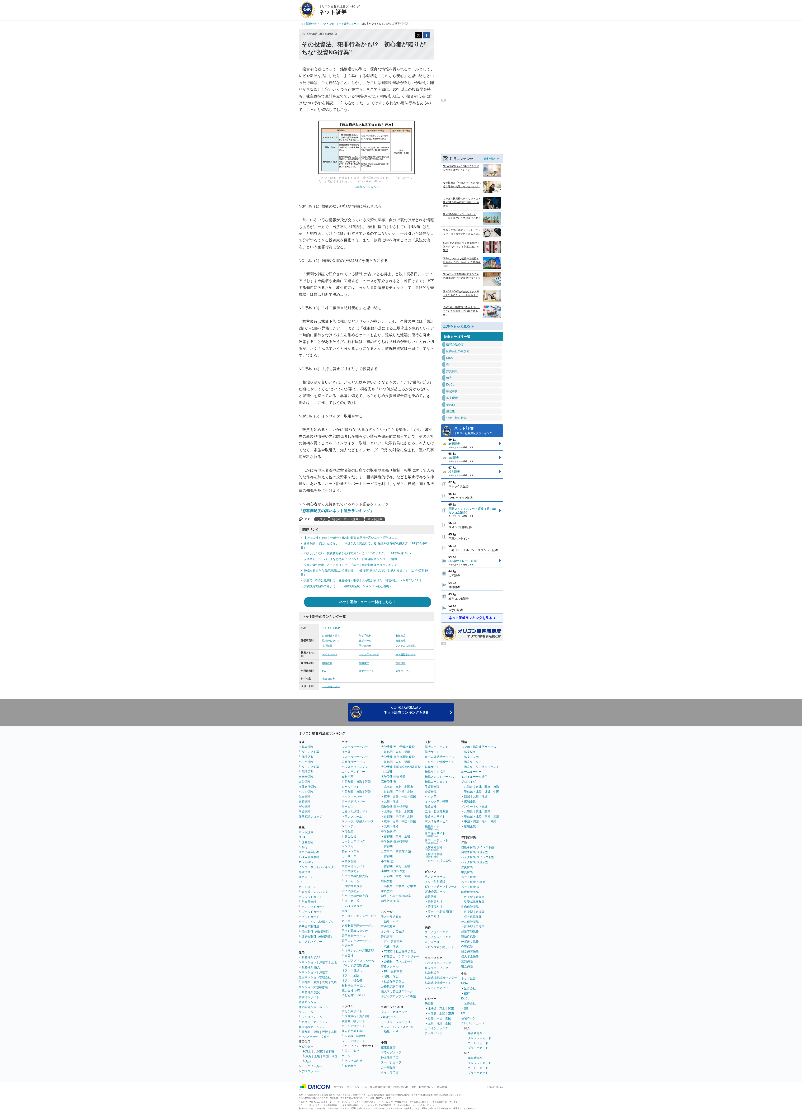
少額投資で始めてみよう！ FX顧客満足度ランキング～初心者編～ (347, 586)
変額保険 (467, 961)
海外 (356, 1050)
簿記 (395, 946)
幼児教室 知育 (390, 901)
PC (324, 670)
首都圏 (306, 982)
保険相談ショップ (310, 816)
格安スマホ (471, 756)
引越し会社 (349, 836)
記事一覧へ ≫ (491, 158)
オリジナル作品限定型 (359, 950)
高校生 (388, 886)
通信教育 (387, 881)
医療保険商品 (470, 892)
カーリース (349, 856)
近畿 (325, 982)
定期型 (480, 897)
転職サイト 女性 (435, 771)
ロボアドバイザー (310, 941)
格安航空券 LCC (352, 1031)
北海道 (388, 786)
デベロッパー (310, 1071)
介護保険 (467, 946)
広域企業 (470, 801)
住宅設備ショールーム (313, 1007)
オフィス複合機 (352, 980)
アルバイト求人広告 (438, 860)
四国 (467, 796)
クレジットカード (310, 897)
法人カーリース (435, 876)
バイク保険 (306, 761)
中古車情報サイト (353, 866)
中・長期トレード (406, 654)
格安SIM (469, 751)
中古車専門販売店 (356, 876)
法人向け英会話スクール (397, 991)
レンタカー (349, 846)
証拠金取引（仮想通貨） (318, 936)
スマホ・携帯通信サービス (478, 746)
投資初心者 (328, 678)
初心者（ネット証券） (346, 519)
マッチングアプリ (436, 987)
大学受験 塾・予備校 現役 (398, 746)
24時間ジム (388, 1017)
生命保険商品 (470, 906)
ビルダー (307, 1046)
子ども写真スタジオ (355, 930)
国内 (347, 1050)
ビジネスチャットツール (441, 886)
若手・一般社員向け (441, 911)
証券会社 (307, 842)
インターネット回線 (474, 806)
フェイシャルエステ (438, 937)
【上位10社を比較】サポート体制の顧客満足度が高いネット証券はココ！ (351, 537)
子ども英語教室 (391, 916)
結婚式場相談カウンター (441, 977)
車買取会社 (349, 861)
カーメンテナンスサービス (359, 916)
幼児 (387, 921)
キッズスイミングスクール (397, 1026)
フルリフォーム (312, 1017)
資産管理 (401, 640)
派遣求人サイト (435, 816)
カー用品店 (388, 1067)
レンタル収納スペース (359, 821)
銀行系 (306, 892)
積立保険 (467, 966)
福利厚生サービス (353, 985)
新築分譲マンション (312, 1027)
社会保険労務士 (406, 951)
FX (300, 882)
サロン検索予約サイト (439, 947)
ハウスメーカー (312, 1066)
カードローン (307, 887)
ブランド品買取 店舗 (355, 965)
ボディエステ (433, 942)
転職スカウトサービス (439, 776)
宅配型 (349, 831)
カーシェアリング (353, 841)
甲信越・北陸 (404, 791)
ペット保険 (306, 791)
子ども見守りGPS (353, 995)
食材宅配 (347, 776)
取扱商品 (401, 635)
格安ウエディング (436, 968)
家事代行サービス (353, 761)
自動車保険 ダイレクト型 (477, 847)
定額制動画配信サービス (358, 925)
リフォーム (306, 1012)
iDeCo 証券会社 (309, 857)
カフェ (346, 920)
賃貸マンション (309, 1002)
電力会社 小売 (351, 990)
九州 (334, 982)
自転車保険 (306, 776)
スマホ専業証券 (309, 852)
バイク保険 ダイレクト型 (477, 857)
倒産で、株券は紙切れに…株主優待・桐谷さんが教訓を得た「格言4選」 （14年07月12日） (363, 580)
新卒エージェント (436, 841)
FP (386, 941)
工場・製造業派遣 (436, 811)
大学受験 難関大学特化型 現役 (401, 766)
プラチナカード (478, 1048)
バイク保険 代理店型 (474, 862)
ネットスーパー (352, 796)
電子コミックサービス (356, 940)
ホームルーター (471, 771)
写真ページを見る (368, 187)
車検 (345, 911)
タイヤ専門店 (389, 1072)
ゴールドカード (312, 911)
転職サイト (432, 766)
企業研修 (431, 896)
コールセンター (331, 686)
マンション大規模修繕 (313, 987)
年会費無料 (309, 901)
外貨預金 (304, 872)
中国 (496, 791)
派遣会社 (431, 806)
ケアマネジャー (408, 956)
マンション (309, 962)
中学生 (400, 886)
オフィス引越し (352, 970)
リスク (321, 519)
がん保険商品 (470, 921)
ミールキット (350, 786)
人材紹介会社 (433, 848)
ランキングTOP (331, 627)
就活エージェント (436, 746)
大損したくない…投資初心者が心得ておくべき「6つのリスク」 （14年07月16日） (357, 553)
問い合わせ (365, 645)
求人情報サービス (436, 821)
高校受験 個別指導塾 (394, 806)
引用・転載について (422, 1086)
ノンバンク (320, 892)
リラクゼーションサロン (397, 1022)
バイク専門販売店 (356, 896)
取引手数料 (365, 635)
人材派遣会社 (433, 855)
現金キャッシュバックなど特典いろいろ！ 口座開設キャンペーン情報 (350, 559)
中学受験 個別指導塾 (394, 841)
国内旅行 (350, 1016)
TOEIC (388, 951)
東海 (316, 982)
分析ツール (365, 640)
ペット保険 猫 (470, 887)
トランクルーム (352, 816)
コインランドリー (353, 771)
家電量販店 (388, 1047)
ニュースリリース (357, 1086)
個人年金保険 (470, 956)
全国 (448, 1023)
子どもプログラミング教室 (398, 996)
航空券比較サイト (353, 1021)
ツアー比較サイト (353, 1041)
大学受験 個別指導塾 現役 (398, 756)
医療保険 (304, 801)
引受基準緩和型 (474, 901)
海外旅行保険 (307, 786)
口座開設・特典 (331, 635)
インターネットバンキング (316, 867)
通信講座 (387, 936)
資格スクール (389, 966)
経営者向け (435, 901)
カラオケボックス (436, 1028)
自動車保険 (306, 746)
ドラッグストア (391, 1052)
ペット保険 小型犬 (473, 882)
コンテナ (350, 826)
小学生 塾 (387, 861)
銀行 (304, 847)
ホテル (346, 1055)
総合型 (349, 945)
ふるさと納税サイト (355, 811)
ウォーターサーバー (355, 746)
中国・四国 (330, 1056)
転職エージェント (436, 781)
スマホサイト (366, 670)
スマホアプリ (403, 670)
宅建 (387, 946)
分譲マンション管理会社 (315, 977)
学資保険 (304, 811)
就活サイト (432, 751)
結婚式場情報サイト (438, 982)
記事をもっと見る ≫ (458, 326)
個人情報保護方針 (380, 1086)
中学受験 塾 (388, 831)
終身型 (468, 897)
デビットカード (309, 916)
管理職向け (435, 906)
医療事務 (396, 941)
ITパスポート (404, 961)
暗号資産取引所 (309, 926)
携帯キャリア (473, 761)
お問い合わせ (400, 1086)
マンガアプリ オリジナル (358, 960)
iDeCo (465, 998)
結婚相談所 (432, 972)
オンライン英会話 (392, 931)
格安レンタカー (352, 851)
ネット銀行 (306, 862)
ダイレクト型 (310, 751)
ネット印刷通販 (435, 881)
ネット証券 (375, 519)
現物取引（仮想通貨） (316, 931)
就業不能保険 (470, 931)
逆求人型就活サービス (439, 756)
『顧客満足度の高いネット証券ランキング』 (336, 511)
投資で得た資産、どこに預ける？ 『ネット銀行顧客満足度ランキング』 (351, 565)
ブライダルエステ (436, 932)
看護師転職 (432, 786)
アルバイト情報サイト (439, 761)
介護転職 (431, 791)
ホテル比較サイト (353, 1026)
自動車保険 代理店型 (474, 852)
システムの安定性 (406, 645)
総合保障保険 (470, 951)
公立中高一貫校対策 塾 (396, 851)
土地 (334, 962)
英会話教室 (388, 926)
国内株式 (327, 663)
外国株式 (364, 663)
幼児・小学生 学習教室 (396, 896)
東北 (308, 1051)
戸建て (323, 962)
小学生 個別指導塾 (393, 871)
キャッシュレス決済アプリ (316, 921)
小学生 (411, 886)
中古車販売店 (350, 871)
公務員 (388, 961)
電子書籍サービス (353, 935)
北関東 (318, 1051)
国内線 (349, 1036)
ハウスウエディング (438, 963)
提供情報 (327, 645)
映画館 (429, 1003)
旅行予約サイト (352, 1011)
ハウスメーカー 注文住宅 (314, 1036)
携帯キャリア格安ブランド (481, 766)
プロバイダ (468, 781)
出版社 (349, 955)
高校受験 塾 (388, 781)
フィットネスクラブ (394, 1012)
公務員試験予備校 (392, 986)
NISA (302, 837)
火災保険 (304, 781)
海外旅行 (365, 1016)
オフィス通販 (350, 975)
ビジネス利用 (353, 1061)
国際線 (360, 1036)
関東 (451, 1008)
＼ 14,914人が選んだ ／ (406, 710)
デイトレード (329, 654)
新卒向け (433, 916)
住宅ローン (306, 877)
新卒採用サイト (435, 834)
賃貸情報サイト (309, 997)
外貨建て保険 (470, 941)
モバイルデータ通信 (474, 776)
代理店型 (307, 756)
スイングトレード (369, 654)
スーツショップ (391, 1062)
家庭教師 (387, 891)
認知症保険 (468, 936)
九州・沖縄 (391, 801)
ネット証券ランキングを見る (470, 618)
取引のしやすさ (331, 640)
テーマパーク (433, 1033)
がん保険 (304, 806)
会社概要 (339, 1086)
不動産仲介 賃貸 (309, 992)
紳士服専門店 (389, 1057)
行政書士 (390, 956)
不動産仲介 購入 (309, 967)
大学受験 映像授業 (393, 776)
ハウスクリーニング (355, 766)
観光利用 (350, 1066)
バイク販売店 (350, 891)
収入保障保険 (473, 916)
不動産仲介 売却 (309, 957)
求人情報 (442, 1086)
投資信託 (401, 663)
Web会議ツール (435, 891)
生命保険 (304, 796)
